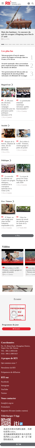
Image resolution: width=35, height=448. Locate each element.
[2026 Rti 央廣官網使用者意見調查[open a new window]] (17, 288)
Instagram (5, 385)
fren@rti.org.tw (7, 403)
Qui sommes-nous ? (9, 363)
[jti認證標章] (18, 425)
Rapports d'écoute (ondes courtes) (14, 411)
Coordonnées (7, 342)
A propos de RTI (9, 358)
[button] (2, 44)
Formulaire (5, 407)
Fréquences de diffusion (10, 372)
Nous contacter (8, 398)
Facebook (5, 382)
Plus (18, 235)
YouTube (4, 389)
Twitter (4, 393)
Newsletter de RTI (8, 368)
